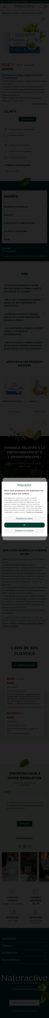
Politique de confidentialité (34, 512)
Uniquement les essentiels (24, 530)
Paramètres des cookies (24, 518)
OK (24, 525)
